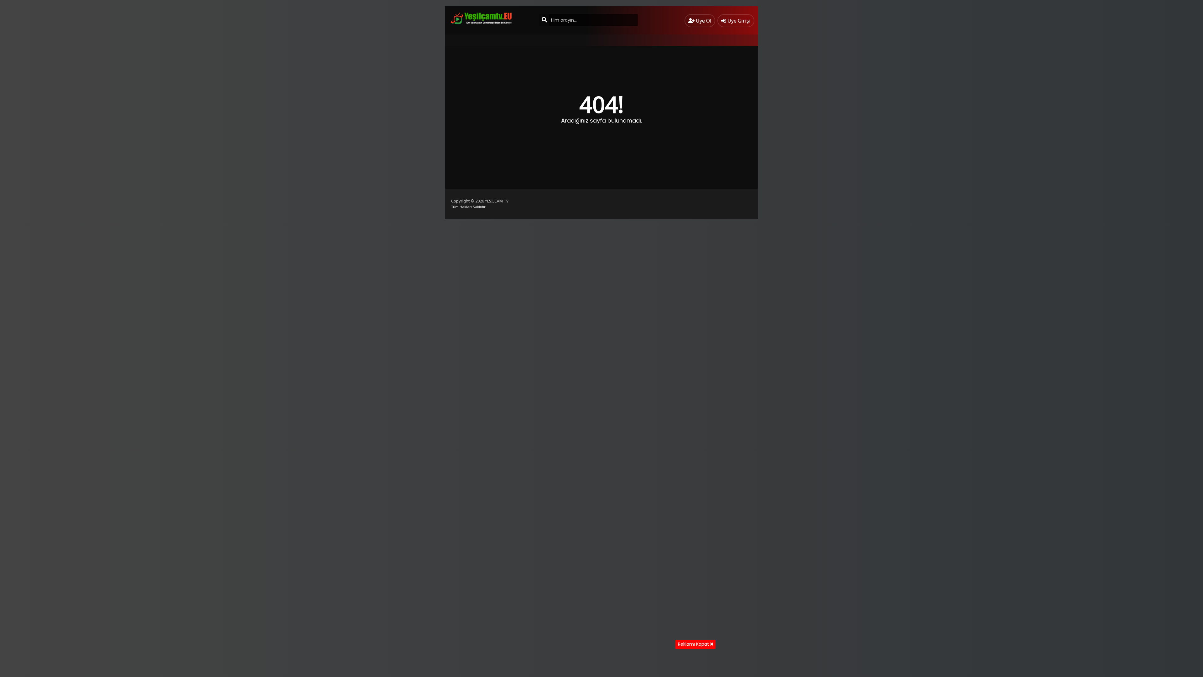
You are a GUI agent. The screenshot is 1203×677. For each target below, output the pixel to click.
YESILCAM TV (496, 201)
